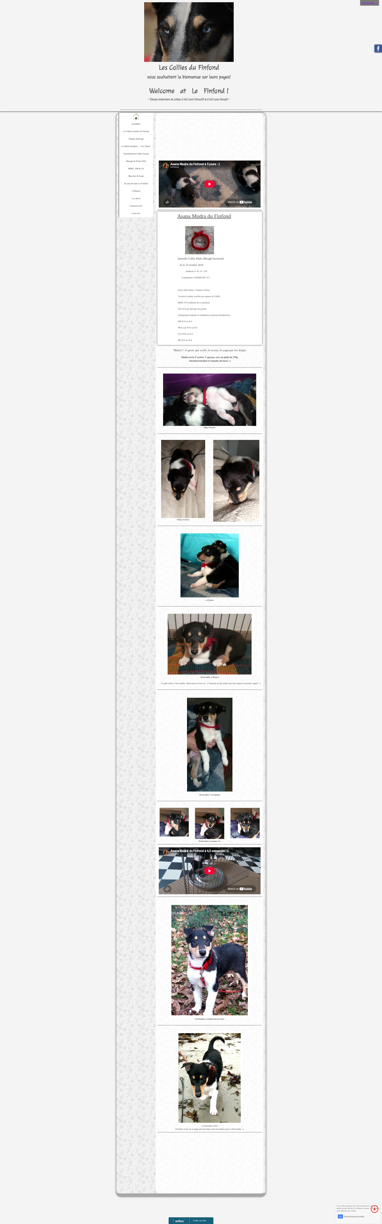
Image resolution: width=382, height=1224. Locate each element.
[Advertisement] (135, 278)
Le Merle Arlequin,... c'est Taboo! (136, 146)
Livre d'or (136, 213)
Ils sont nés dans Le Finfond (136, 183)
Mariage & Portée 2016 (136, 161)
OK (340, 1216)
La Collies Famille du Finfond (136, 131)
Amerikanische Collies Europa (136, 154)
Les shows (136, 198)
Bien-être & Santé (136, 176)
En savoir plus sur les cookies (354, 1216)
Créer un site (199, 1220)
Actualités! (136, 124)
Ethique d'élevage (136, 139)
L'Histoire (136, 191)
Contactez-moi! (136, 206)
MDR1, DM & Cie (136, 169)
